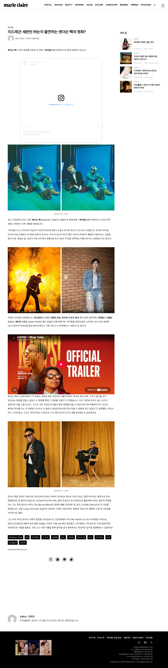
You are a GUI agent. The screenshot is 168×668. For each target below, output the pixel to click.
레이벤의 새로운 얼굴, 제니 (144, 42)
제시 (90, 537)
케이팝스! (12, 543)
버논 (63, 537)
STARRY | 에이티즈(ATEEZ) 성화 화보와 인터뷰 (145, 72)
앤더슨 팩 (81, 537)
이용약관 (127, 638)
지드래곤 (99, 537)
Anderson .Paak (15, 537)
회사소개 (100, 638)
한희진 (22, 38)
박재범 (55, 537)
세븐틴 (71, 537)
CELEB (10, 27)
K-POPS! (35, 537)
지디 (108, 537)
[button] (154, 4)
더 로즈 (45, 537)
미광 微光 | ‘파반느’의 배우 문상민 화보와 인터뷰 (147, 86)
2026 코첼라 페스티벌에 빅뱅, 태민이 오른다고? (145, 57)
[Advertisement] (61, 585)
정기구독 (92, 638)
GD (27, 537)
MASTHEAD (138, 638)
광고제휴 (149, 638)
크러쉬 (22, 543)
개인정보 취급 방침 (114, 638)
